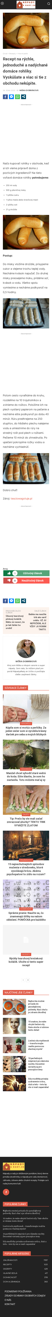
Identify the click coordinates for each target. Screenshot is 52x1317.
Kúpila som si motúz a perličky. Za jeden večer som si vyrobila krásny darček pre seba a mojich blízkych (26, 731)
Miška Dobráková (28, 90)
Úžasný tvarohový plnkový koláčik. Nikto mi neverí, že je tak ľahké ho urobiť (15, 622)
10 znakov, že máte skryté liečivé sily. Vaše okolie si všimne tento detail (25, 1219)
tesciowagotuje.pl (21, 498)
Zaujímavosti (26, 860)
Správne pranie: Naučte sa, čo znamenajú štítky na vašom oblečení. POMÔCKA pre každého (26, 916)
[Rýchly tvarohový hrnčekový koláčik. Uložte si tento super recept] (26, 940)
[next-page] (28, 980)
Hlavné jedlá (23, 53)
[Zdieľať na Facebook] (5, 96)
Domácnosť (26, 909)
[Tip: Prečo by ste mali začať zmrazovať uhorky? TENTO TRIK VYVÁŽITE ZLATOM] (26, 800)
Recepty (12, 53)
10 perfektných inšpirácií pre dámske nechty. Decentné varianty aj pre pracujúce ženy (38, 1064)
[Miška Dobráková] (26, 648)
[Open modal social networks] (23, 96)
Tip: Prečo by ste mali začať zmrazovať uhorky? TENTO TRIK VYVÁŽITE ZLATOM (26, 822)
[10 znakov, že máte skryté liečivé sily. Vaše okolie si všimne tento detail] (14, 1026)
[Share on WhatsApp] (17, 96)
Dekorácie (26, 723)
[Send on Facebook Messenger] (11, 96)
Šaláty (26, 814)
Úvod (5, 53)
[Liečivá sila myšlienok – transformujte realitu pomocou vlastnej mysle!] (14, 1045)
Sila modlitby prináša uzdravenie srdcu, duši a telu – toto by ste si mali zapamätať (24, 1242)
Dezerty (26, 954)
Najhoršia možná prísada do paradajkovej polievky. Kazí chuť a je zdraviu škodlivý (37, 1007)
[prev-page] (23, 980)
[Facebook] (6, 1192)
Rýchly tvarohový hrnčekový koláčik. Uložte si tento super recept (26, 962)
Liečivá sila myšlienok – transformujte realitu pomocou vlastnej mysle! (24, 1227)
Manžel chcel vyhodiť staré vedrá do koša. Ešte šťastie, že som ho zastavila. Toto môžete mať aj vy (26, 776)
